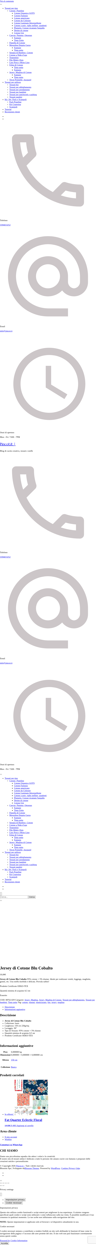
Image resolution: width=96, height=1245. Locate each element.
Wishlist (8, 1139)
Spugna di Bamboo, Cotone (21, 52)
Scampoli (13, 107)
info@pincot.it (6, 331)
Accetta (4, 1243)
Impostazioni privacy (15, 1199)
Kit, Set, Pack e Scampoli (16, 99)
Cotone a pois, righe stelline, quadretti (30, 25)
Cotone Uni (19, 33)
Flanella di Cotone (17, 43)
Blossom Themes (31, 1168)
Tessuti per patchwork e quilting (23, 94)
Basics (14, 1067)
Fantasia (17, 70)
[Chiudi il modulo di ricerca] (1, 900)
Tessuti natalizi (15, 97)
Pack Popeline (15, 102)
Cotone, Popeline (16, 11)
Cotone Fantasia (21, 15)
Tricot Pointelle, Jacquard (20, 80)
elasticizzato (41, 1002)
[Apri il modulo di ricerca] (1, 893)
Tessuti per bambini (17, 92)
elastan (32, 1002)
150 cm (14, 1060)
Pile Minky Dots (16, 60)
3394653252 (5, 225)
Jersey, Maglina (31, 1000)
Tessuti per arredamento (19, 89)
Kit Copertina (15, 104)
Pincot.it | (8, 444)
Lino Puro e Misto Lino (19, 62)
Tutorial (8, 109)
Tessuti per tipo (11, 8)
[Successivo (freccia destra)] (3, 1185)
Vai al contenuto (7, 1)
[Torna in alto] (1, 1180)
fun (49, 1002)
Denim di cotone (21, 30)
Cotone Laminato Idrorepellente (27, 23)
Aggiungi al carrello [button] (24, 1125)
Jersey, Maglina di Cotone (20, 72)
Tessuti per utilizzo (13, 82)
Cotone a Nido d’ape (18, 55)
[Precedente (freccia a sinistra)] (1, 1185)
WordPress (55, 1168)
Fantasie (17, 38)
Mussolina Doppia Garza (20, 45)
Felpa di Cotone (16, 65)
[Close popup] (1, 1194)
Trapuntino (14, 57)
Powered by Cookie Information (13, 1240)
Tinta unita (18, 50)
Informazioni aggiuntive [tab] (15, 1009)
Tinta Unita (19, 40)
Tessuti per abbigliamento (20, 87)
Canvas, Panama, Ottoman (20, 35)
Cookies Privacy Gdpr (70, 1168)
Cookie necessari (14, 1203)
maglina (61, 1002)
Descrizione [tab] (10, 1007)
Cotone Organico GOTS (24, 13)
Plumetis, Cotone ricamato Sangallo (29, 28)
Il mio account (11, 1137)
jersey (54, 1002)
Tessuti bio (14, 85)
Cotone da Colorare (22, 20)
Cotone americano (22, 18)
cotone (25, 1002)
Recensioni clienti (12, 112)
